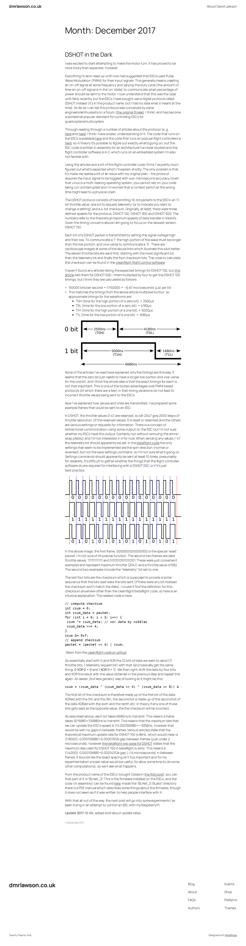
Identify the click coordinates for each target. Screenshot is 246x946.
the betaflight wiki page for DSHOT (127, 743)
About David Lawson (222, 6)
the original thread (130, 112)
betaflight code (148, 443)
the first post (153, 774)
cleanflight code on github (107, 652)
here (68, 134)
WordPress (231, 935)
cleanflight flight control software (140, 262)
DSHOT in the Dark (88, 54)
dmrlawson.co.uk (25, 6)
